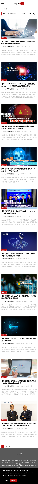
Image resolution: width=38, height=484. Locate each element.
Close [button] (6, 480)
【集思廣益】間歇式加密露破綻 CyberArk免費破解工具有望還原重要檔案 (18, 255)
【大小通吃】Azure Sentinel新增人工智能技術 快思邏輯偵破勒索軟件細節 (18, 42)
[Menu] (2, 3)
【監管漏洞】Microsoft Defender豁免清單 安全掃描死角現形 (18, 340)
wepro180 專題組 (8, 428)
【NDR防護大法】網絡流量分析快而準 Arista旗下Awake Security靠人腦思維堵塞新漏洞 (18, 424)
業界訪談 (4, 419)
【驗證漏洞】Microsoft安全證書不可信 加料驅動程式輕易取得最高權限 (18, 297)
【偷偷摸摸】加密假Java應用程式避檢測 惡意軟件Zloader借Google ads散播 (18, 382)
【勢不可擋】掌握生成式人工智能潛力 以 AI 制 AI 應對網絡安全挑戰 (18, 212)
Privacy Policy (23, 475)
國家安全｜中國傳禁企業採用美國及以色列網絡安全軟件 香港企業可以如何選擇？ (18, 127)
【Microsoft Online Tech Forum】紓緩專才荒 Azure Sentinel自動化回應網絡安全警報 (18, 85)
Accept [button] (13, 480)
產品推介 (4, 122)
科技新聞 (4, 37)
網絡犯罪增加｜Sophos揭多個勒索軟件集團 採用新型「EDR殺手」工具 (18, 170)
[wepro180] (19, 3)
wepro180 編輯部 (8, 46)
